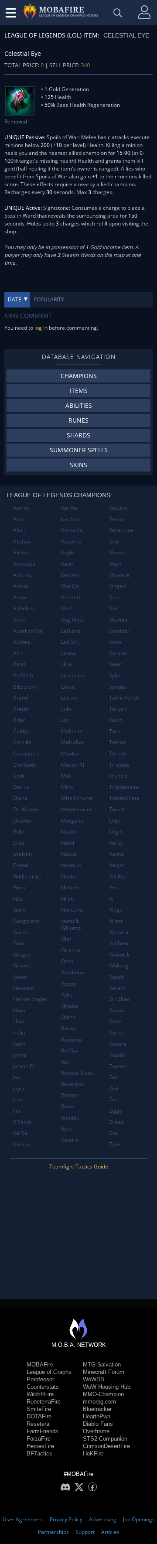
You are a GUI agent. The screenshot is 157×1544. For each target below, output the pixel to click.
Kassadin (72, 530)
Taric (115, 731)
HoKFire (93, 1453)
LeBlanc (70, 631)
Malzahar (72, 742)
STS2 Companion (105, 1438)
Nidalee (70, 887)
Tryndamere (124, 787)
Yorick (116, 1032)
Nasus (68, 853)
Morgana (72, 820)
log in (41, 327)
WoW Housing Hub (106, 1386)
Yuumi (116, 1055)
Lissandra (73, 675)
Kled (66, 608)
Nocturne (72, 909)
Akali (19, 530)
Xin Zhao (119, 999)
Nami (67, 843)
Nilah (67, 898)
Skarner (118, 619)
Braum (21, 709)
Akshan (22, 541)
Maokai (70, 753)
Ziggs (115, 1110)
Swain (116, 664)
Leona (68, 653)
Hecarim (23, 988)
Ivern (19, 1044)
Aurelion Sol (27, 631)
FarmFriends (42, 1431)
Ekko (18, 831)
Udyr (115, 820)
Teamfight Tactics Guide (78, 1166)
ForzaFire (39, 1438)
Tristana (119, 765)
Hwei (19, 1010)
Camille (22, 742)
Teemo (117, 742)
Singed (117, 586)
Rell (65, 1062)
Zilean (116, 1122)
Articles (110, 1532)
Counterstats (43, 1386)
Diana (20, 798)
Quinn (68, 1017)
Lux (65, 720)
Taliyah (117, 709)
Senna (116, 519)
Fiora (19, 887)
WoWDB (93, 1379)
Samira (69, 1140)
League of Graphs (49, 1372)
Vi (111, 898)
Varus (116, 843)
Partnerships (53, 1532)
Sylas (115, 675)
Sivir (114, 608)
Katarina (71, 541)
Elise (18, 843)
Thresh (117, 753)
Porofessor (40, 1379)
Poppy (68, 983)
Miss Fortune (76, 798)
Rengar (69, 1095)
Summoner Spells (79, 450)
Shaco (116, 552)
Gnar (19, 943)
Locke (68, 686)
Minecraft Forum (103, 1372)
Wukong (119, 965)
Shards (78, 435)
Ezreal (20, 865)
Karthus (70, 519)
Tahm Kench (124, 697)
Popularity (49, 299)
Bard (19, 664)
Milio (67, 787)
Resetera (38, 1424)
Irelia (19, 1032)
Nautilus (71, 865)
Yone (115, 1021)
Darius (21, 787)
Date (14, 299)
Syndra (117, 686)
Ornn (67, 961)
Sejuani (118, 508)
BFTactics (39, 1453)
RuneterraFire (44, 1401)
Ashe (19, 619)
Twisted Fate (124, 798)
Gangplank (26, 921)
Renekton (72, 1084)
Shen (115, 563)
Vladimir (119, 932)
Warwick (119, 954)
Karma (69, 508)
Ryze (66, 1128)
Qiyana (69, 1006)
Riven (67, 1106)
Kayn (67, 563)
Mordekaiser (76, 809)
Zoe (113, 1133)
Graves (22, 965)
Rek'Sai (69, 1050)
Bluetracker (97, 1409)
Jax (16, 1077)
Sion (114, 597)
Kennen (70, 575)
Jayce (19, 1088)
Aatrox (21, 508)
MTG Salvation (102, 1364)
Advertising (102, 1519)
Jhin (17, 1099)
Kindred (70, 597)
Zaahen (118, 1066)
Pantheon (72, 972)
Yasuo (116, 1010)
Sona (115, 642)
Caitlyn (21, 731)
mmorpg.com (99, 1401)
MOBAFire (40, 1364)
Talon (116, 720)
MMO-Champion (103, 1394)
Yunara (117, 1044)
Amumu (22, 575)
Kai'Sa (20, 1133)
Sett (114, 541)
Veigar (117, 865)
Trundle (118, 775)
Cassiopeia (26, 753)
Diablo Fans (98, 1424)
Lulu (66, 709)
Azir (18, 653)
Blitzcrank (25, 686)
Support (85, 1532)
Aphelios (23, 608)
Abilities (78, 405)
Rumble (70, 1117)
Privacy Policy (66, 1519)
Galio (19, 909)
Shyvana (119, 575)
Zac (113, 1077)
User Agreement (23, 1519)
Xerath (117, 988)
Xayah (116, 976)
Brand (20, 697)
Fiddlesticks (27, 876)
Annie (20, 597)
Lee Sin (69, 642)
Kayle (67, 552)
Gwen (20, 976)
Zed (113, 1088)
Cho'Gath (24, 765)
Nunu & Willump (71, 924)
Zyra (114, 1144)
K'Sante (22, 1122)
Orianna (71, 950)
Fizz (17, 898)
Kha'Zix (69, 586)
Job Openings (139, 1519)
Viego (116, 909)
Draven (22, 820)
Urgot (116, 831)
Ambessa (24, 563)
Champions (79, 376)
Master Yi (72, 765)
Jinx (17, 1110)
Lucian (69, 697)
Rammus (71, 1039)
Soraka (117, 653)
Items (79, 390)
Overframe (96, 1431)
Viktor (116, 921)
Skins (78, 465)
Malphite (71, 731)
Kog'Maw (72, 619)
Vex (113, 887)
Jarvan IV (23, 1066)
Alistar (21, 552)
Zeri (114, 1099)
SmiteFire (39, 1409)
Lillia (66, 664)
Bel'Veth (23, 675)
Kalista (21, 1144)
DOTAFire (39, 1416)
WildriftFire (40, 1394)
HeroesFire (40, 1446)
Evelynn (22, 853)
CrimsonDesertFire (106, 1446)
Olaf (66, 939)
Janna (20, 1055)
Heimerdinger (30, 999)
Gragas (22, 954)
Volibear (119, 943)
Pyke (66, 994)
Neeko (69, 876)
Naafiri (69, 831)
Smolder (119, 631)
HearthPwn (96, 1416)
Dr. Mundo (26, 809)
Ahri (18, 519)
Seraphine (121, 530)
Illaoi (18, 1021)
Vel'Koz (117, 876)
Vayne (116, 853)
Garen (20, 932)
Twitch (117, 809)
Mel (65, 775)
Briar (19, 720)
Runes (78, 420)
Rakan (68, 1028)
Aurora (21, 642)
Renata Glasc (77, 1072)
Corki (19, 775)
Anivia (20, 586)
